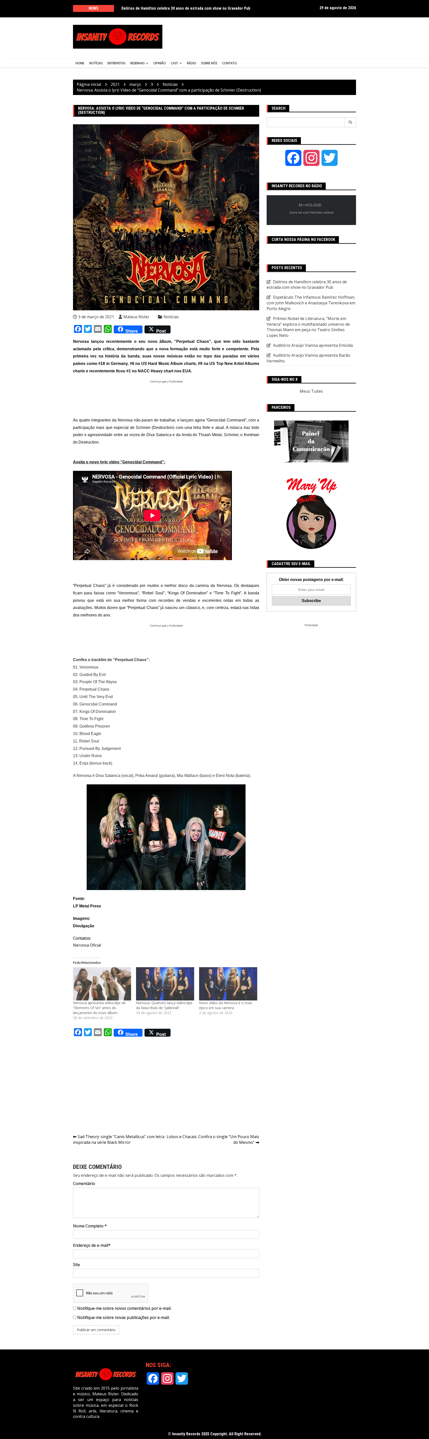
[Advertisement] (263, 37)
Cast (174, 63)
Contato (229, 63)
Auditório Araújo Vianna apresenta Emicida (313, 345)
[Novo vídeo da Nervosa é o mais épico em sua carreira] (228, 983)
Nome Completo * (90, 1226)
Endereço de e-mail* (91, 1245)
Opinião (159, 63)
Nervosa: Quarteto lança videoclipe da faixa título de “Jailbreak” (164, 1005)
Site (76, 1264)
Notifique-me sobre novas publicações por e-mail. (123, 1317)
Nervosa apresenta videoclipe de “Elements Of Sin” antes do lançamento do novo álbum (99, 1007)
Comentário (84, 1183)
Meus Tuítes (311, 391)
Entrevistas (116, 63)
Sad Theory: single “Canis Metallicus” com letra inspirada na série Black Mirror (118, 1139)
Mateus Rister (136, 317)
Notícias (96, 63)
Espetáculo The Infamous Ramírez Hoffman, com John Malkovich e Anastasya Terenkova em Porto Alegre (311, 302)
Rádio (191, 63)
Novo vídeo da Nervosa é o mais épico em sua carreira (225, 1005)
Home (79, 63)
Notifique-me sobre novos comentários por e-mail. (124, 1308)
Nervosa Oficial (87, 945)
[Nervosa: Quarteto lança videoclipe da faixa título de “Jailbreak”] (165, 983)
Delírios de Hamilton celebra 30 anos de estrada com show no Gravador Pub (185, 8)
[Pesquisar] (350, 122)
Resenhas (137, 63)
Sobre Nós (209, 63)
